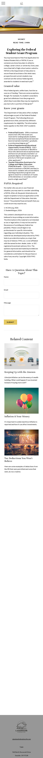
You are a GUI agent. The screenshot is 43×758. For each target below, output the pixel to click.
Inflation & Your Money (17, 416)
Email (6, 290)
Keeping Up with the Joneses (19, 372)
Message (7, 303)
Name (6, 277)
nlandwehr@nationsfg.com (21, 739)
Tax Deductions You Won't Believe (18, 460)
